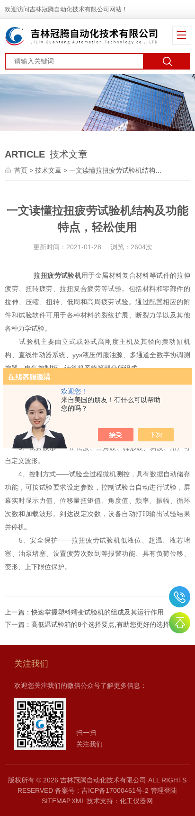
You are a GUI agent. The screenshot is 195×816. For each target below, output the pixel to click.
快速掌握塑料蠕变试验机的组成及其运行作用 (97, 612)
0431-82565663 (179, 596)
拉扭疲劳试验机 (57, 275)
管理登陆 (164, 790)
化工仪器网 (136, 801)
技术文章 (48, 170)
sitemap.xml (63, 801)
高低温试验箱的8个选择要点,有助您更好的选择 (100, 624)
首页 (20, 170)
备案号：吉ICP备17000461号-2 (102, 790)
